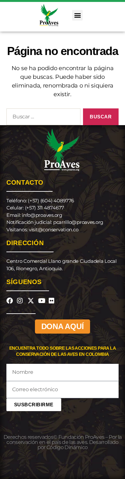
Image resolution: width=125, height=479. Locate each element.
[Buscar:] (42, 118)
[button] (77, 15)
